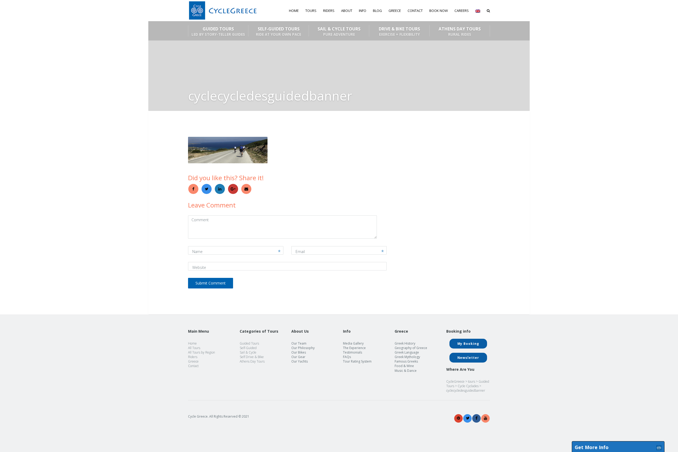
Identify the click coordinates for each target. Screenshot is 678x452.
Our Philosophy (303, 348)
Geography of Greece (411, 348)
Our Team (298, 343)
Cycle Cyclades (468, 386)
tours (471, 381)
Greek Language (407, 352)
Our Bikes (298, 352)
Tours (310, 10)
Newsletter (468, 357)
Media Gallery (353, 343)
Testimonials (352, 352)
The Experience (354, 348)
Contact (415, 10)
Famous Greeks (406, 361)
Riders (328, 10)
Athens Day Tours (460, 31)
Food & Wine (404, 366)
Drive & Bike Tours (399, 31)
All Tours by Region (201, 352)
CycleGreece (455, 381)
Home (294, 10)
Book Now (438, 10)
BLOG (377, 10)
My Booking (468, 343)
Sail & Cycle (248, 352)
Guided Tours (218, 31)
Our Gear (298, 357)
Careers (461, 10)
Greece (193, 361)
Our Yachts (299, 361)
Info (362, 10)
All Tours (194, 348)
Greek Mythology (407, 357)
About (346, 10)
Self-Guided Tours (278, 31)
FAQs (347, 357)
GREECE (395, 10)
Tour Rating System (357, 361)
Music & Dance (406, 370)
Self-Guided (248, 348)
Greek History (405, 343)
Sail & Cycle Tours (339, 31)
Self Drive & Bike (252, 357)
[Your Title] (458, 418)
